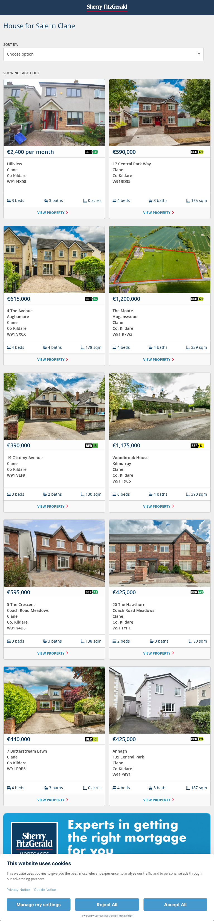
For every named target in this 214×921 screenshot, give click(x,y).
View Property (50, 212)
